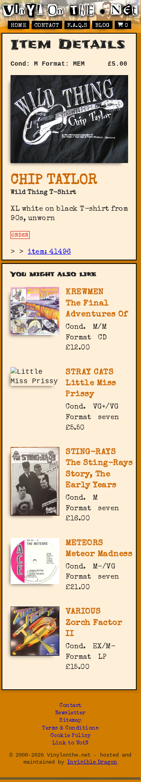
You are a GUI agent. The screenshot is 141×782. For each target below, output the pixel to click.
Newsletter (70, 713)
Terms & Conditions (70, 728)
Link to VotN (70, 743)
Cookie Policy (70, 736)
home (18, 26)
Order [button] (20, 235)
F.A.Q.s (77, 26)
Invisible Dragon (92, 762)
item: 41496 (49, 252)
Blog (102, 26)
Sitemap (70, 720)
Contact (46, 26)
